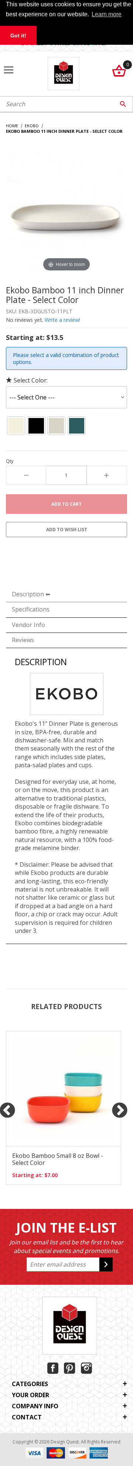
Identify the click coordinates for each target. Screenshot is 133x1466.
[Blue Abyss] (76, 426)
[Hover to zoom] (66, 212)
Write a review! (62, 319)
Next (120, 1111)
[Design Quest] (63, 72)
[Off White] (16, 426)
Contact (27, 1417)
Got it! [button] (18, 35)
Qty (9, 461)
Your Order (30, 1395)
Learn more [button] (107, 14)
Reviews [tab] (23, 640)
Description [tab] (28, 594)
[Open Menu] (8, 70)
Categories (30, 1384)
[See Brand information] (66, 693)
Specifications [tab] (31, 609)
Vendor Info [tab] (28, 625)
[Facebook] (52, 1368)
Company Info (35, 1406)
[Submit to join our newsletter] (106, 1264)
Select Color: (31, 380)
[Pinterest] (69, 1368)
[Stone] (56, 426)
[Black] (36, 426)
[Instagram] (86, 1368)
